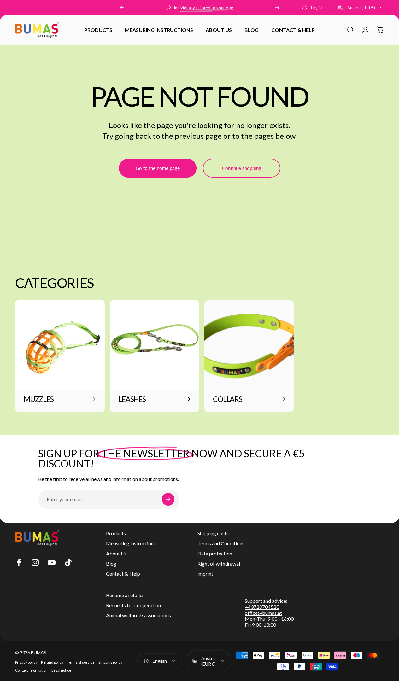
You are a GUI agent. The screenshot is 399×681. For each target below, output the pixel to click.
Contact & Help (123, 574)
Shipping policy (110, 662)
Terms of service (81, 662)
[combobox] (317, 7)
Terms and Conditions (220, 543)
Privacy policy (26, 662)
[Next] (277, 7)
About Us (116, 553)
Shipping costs (213, 533)
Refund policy (52, 662)
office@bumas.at (263, 613)
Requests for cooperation (133, 605)
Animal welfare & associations (138, 615)
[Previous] (122, 7)
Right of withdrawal (218, 564)
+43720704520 (262, 607)
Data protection (214, 553)
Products (116, 533)
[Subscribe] (168, 499)
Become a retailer (125, 595)
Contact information (31, 670)
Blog (111, 564)
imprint (205, 574)
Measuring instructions (131, 543)
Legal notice (61, 670)
